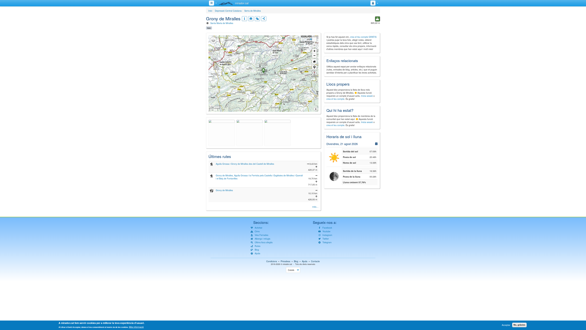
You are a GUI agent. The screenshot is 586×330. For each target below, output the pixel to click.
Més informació (136, 326)
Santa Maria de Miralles (221, 23)
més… (315, 206)
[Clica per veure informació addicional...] (244, 18)
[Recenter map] (314, 61)
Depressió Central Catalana (228, 10)
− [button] (314, 55)
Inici (210, 10)
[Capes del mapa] (213, 40)
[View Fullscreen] (314, 39)
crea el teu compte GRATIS (363, 36)
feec (209, 28)
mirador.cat (287, 264)
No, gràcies (519, 325)
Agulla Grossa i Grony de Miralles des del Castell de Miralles (245, 163)
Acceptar (506, 324)
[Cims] (377, 18)
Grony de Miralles (224, 190)
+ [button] (314, 51)
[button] (314, 67)
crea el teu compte (335, 98)
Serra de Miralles (252, 10)
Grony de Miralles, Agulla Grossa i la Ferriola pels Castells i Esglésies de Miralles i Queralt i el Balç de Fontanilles (259, 177)
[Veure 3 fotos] (250, 18)
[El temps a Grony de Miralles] (257, 18)
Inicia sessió (367, 95)
